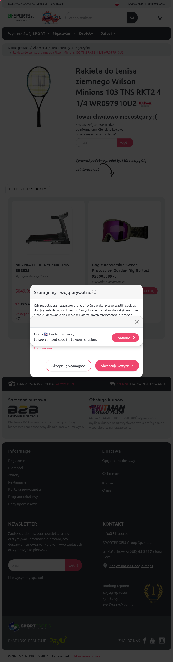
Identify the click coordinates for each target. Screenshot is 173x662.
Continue (123, 337)
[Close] (137, 321)
